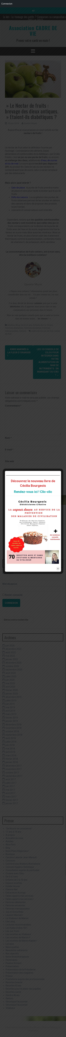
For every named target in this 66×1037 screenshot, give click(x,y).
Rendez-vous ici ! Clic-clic (33, 492)
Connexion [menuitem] (6, 3)
